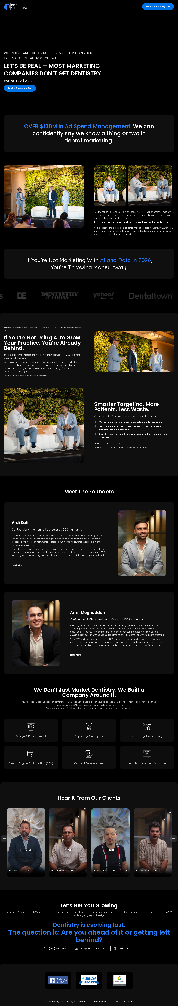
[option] (37, 295)
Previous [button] (4, 838)
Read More (17, 565)
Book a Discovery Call (158, 6)
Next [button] (173, 838)
